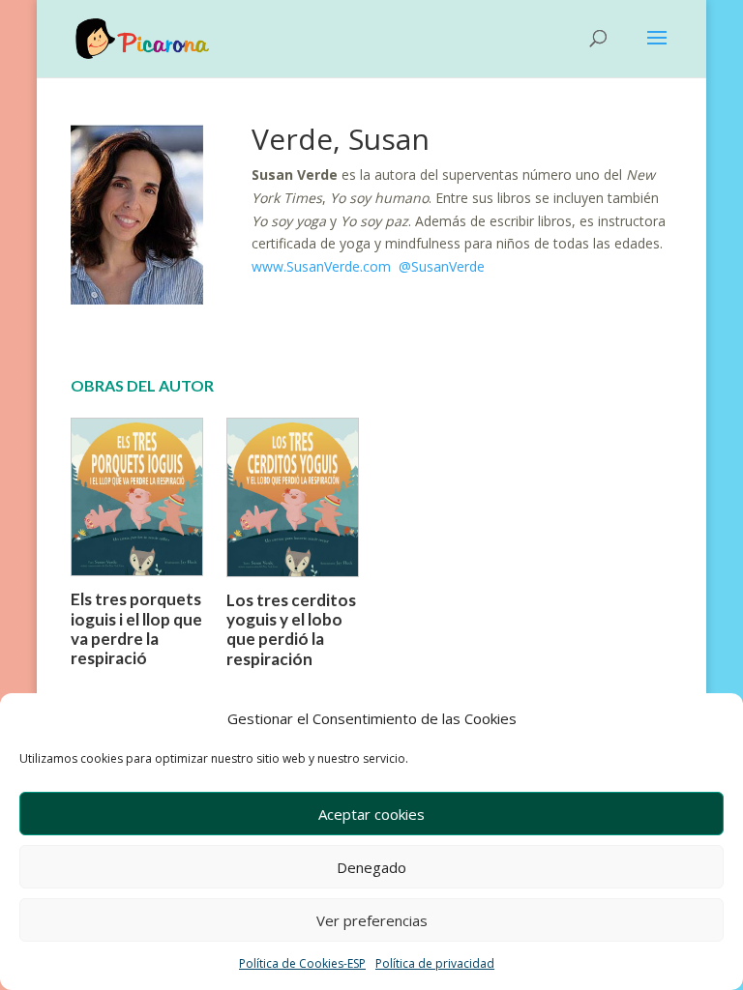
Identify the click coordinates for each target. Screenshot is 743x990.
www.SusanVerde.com (323, 266)
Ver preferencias (372, 920)
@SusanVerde (442, 266)
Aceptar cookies (371, 814)
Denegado (371, 867)
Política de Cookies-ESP (302, 963)
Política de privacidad (434, 963)
